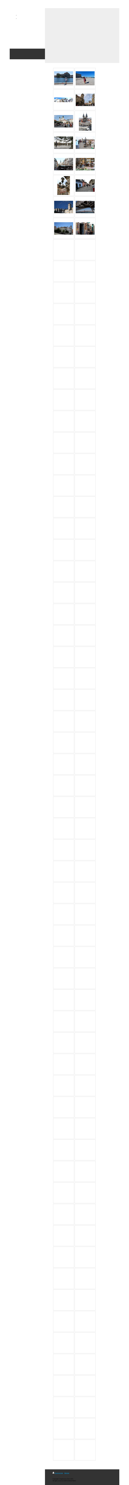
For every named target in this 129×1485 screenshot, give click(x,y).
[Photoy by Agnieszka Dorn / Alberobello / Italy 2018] (63, 100)
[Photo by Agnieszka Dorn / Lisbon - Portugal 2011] (63, 207)
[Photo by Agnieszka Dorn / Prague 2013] (85, 100)
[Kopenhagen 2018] (63, 78)
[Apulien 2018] (85, 78)
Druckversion (59, 1473)
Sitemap (66, 1473)
